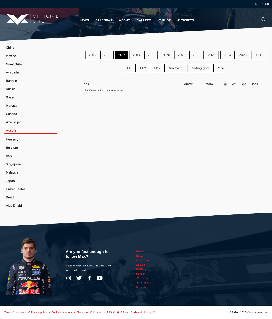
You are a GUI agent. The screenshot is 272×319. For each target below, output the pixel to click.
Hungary (12, 139)
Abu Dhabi (14, 205)
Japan (10, 180)
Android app (144, 312)
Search (263, 20)
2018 (136, 55)
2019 (151, 55)
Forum (140, 273)
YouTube (100, 278)
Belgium (12, 147)
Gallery (144, 20)
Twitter (79, 278)
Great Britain (15, 64)
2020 (166, 55)
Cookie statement (61, 312)
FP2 (143, 68)
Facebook (89, 278)
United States (15, 189)
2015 (92, 55)
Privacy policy (39, 312)
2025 (243, 55)
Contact (97, 312)
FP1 (129, 68)
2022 (196, 55)
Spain (10, 97)
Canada (11, 114)
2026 (258, 55)
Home (140, 251)
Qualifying (175, 68)
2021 (181, 55)
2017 (121, 55)
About (124, 20)
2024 (227, 55)
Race (220, 68)
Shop (166, 20)
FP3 (157, 68)
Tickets (187, 20)
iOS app (124, 312)
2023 (212, 55)
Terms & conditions (15, 312)
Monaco (11, 105)
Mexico (11, 56)
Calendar (104, 20)
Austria (11, 130)
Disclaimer (82, 312)
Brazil (10, 197)
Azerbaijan (13, 122)
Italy (9, 156)
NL (257, 4)
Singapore (13, 164)
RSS (109, 312)
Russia (10, 89)
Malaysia (12, 172)
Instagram (69, 278)
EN (267, 4)
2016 (107, 55)
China (10, 47)
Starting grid (199, 68)
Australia (12, 72)
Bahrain (11, 80)
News (84, 20)
